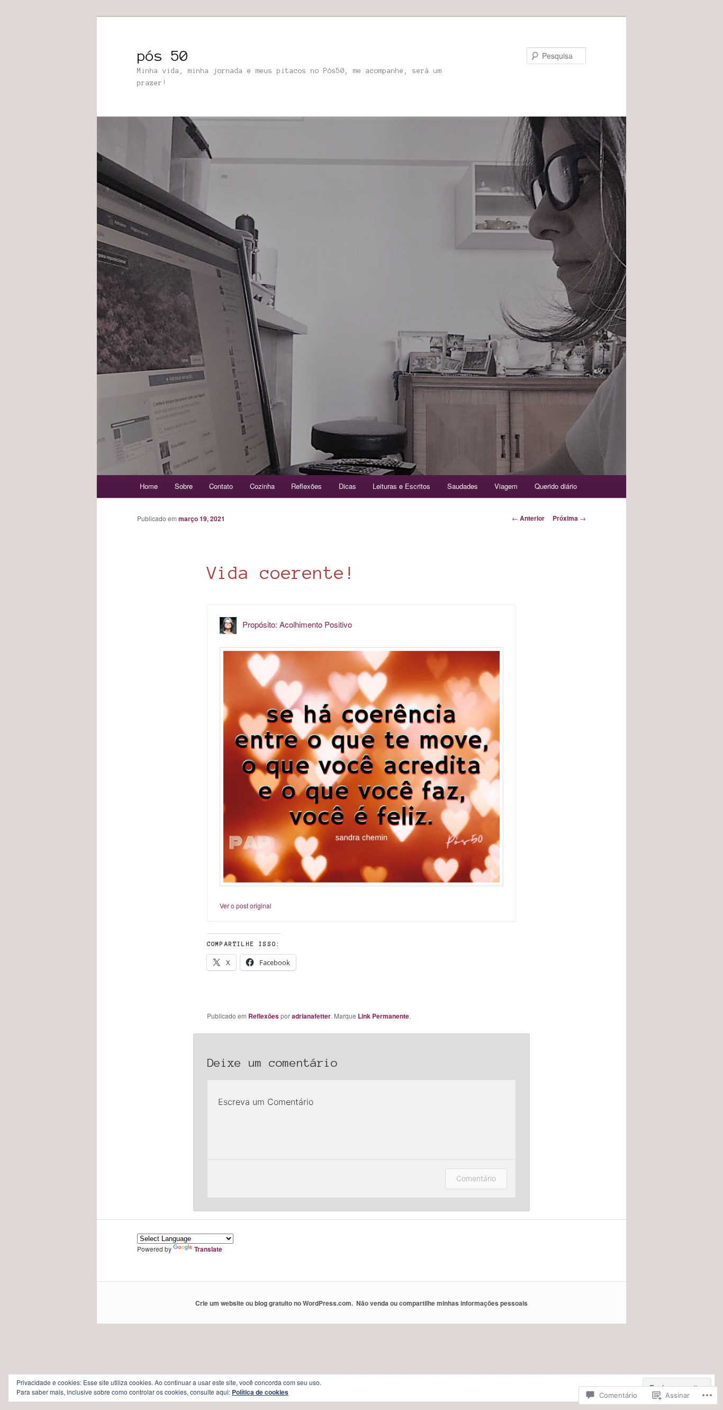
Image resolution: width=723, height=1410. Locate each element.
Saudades (462, 486)
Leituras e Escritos (401, 486)
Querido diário (556, 486)
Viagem (506, 486)
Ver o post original (246, 905)
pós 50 (162, 56)
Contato (221, 486)
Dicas (347, 486)
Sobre (184, 486)
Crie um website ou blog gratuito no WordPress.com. (274, 1303)
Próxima (569, 518)
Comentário (476, 1178)
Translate (208, 1249)
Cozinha (262, 486)
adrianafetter (311, 1016)
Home (149, 486)
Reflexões (306, 486)
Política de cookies (260, 1392)
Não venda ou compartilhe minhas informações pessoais (442, 1303)
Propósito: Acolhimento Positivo (297, 624)
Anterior (528, 518)
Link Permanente (383, 1016)
